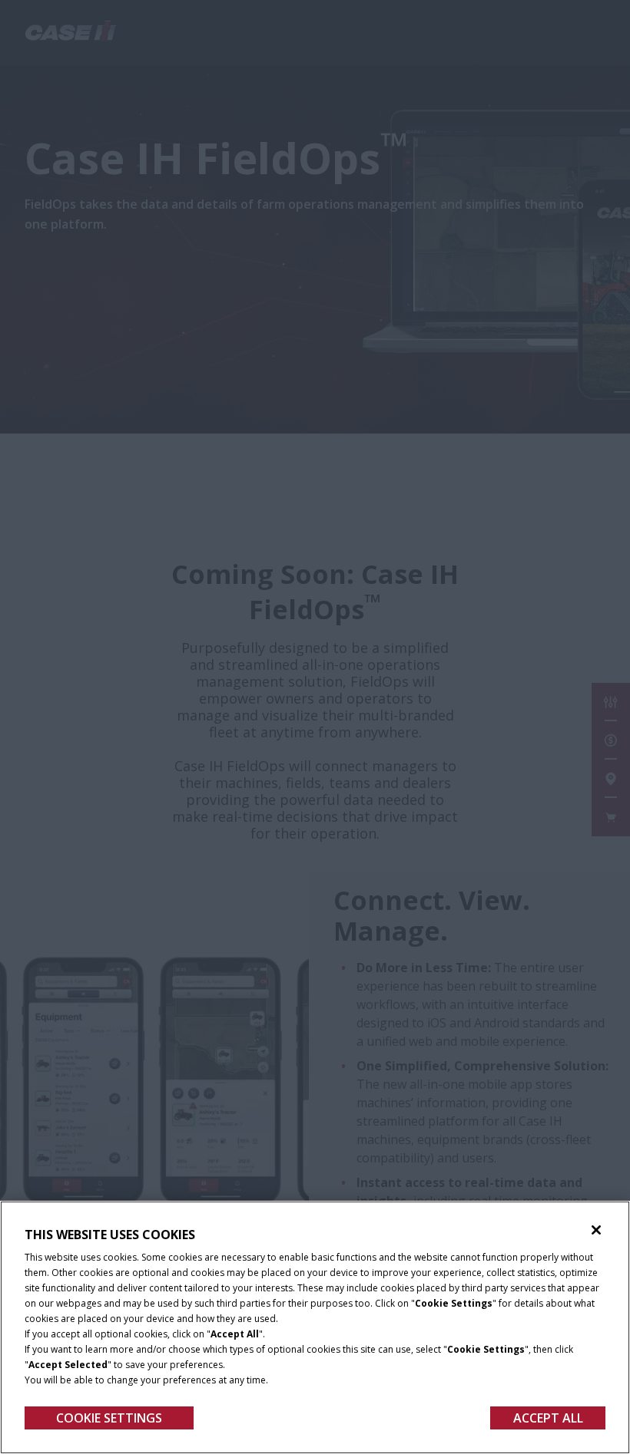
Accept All (548, 1417)
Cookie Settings (109, 1417)
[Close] (596, 1230)
